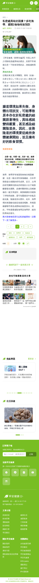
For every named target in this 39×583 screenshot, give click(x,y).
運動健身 (6, 522)
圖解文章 (6, 529)
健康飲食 (12, 237)
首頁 (4, 17)
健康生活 (23, 515)
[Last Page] (30, 227)
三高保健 (23, 522)
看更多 (31, 359)
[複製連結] (28, 243)
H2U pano (24, 561)
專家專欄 (23, 525)
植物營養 (23, 529)
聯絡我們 (6, 547)
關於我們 (6, 543)
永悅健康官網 (25, 543)
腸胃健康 (30, 237)
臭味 (10, 233)
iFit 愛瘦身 (24, 572)
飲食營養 (6, 518)
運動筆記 (23, 564)
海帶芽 (18, 233)
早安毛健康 (24, 557)
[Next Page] (26, 227)
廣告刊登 (6, 550)
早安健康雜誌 (25, 554)
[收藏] (8, 243)
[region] (19, 162)
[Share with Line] (19, 243)
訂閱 (31, 454)
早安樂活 (6, 532)
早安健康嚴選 (25, 550)
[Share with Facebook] (23, 243)
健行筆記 (23, 568)
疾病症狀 (6, 515)
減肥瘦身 (23, 518)
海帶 (20, 237)
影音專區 (6, 525)
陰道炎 (27, 233)
